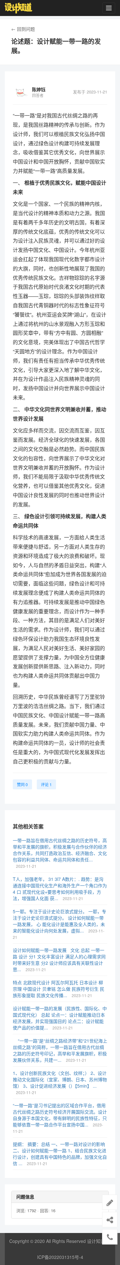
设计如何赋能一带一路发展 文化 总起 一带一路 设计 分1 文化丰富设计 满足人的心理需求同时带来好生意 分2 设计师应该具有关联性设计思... (59, 959)
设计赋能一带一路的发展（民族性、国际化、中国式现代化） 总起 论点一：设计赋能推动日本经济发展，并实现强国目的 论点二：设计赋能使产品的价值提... (60, 1018)
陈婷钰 (38, 89)
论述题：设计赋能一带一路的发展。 (56, 46)
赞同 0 (22, 784)
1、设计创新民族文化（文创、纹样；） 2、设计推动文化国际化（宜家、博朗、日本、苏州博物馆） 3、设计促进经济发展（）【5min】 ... (60, 1079)
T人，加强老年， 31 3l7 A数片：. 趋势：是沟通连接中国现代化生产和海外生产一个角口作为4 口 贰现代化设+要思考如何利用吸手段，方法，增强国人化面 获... (60, 888)
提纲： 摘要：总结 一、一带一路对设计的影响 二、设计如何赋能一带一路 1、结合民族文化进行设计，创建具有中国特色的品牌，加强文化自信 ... (60, 1153)
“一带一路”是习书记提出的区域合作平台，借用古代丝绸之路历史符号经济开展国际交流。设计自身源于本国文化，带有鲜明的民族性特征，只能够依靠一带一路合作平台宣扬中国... (60, 1115)
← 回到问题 (23, 29)
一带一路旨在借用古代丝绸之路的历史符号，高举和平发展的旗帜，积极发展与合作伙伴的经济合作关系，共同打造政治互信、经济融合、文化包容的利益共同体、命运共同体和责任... (60, 850)
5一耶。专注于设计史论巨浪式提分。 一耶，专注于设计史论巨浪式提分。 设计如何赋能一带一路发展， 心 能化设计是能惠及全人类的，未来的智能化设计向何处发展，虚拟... (59, 921)
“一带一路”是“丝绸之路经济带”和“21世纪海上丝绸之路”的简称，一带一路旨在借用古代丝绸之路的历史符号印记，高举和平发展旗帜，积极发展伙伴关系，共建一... (60, 1050)
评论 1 (46, 784)
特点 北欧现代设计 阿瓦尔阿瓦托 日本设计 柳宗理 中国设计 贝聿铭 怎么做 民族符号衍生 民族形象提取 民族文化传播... (58, 988)
